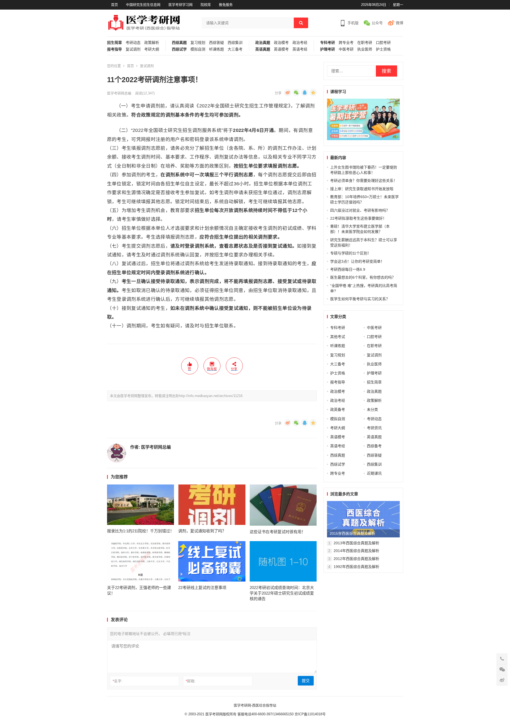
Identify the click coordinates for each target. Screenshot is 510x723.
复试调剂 (133, 49)
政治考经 (299, 43)
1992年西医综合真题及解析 (356, 567)
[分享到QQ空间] (313, 92)
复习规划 (197, 43)
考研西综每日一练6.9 (347, 269)
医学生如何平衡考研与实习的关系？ (360, 299)
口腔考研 (383, 43)
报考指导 (114, 49)
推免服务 (226, 5)
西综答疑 (216, 43)
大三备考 (235, 49)
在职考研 (364, 43)
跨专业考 (346, 43)
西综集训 (235, 43)
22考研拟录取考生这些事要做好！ (358, 218)
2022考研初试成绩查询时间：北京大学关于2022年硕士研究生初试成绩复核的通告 (282, 593)
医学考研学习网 (180, 5)
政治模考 (281, 43)
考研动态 (133, 43)
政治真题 (262, 43)
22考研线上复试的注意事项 (202, 587)
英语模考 (281, 49)
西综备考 (374, 446)
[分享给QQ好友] (304, 92)
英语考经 (299, 49)
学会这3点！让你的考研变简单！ (357, 261)
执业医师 (364, 49)
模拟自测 (197, 49)
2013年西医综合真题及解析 (356, 543)
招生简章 (114, 43)
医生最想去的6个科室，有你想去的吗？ (363, 277)
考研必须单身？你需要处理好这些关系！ (363, 180)
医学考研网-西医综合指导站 (255, 705)
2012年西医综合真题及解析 (356, 559)
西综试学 (179, 49)
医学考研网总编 (119, 93)
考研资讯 (374, 428)
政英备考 (337, 409)
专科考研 (327, 43)
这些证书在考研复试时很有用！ (277, 531)
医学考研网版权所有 (220, 714)
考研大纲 (151, 49)
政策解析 (151, 43)
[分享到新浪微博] (287, 92)
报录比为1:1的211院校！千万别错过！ (140, 531)
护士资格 (383, 49)
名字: (117, 681)
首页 (114, 5)
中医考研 (346, 49)
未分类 (372, 409)
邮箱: (191, 681)
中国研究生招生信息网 (143, 5)
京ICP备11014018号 (310, 714)
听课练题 (216, 49)
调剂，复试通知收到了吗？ (202, 531)
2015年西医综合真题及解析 (352, 533)
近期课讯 (374, 473)
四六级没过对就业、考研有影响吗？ (360, 210)
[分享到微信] (296, 92)
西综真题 (179, 43)
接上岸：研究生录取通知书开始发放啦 (361, 189)
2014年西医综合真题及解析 (356, 551)
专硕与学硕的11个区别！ (350, 253)
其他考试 (337, 337)
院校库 (206, 5)
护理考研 (327, 49)
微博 (399, 23)
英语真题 (262, 49)
